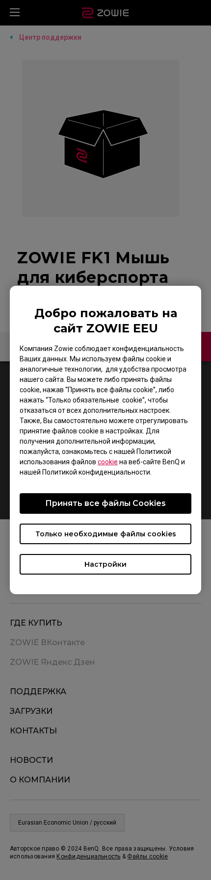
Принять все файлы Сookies (105, 503)
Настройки (105, 564)
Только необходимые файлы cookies (105, 533)
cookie (108, 462)
